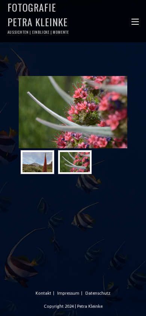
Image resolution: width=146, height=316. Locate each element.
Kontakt (43, 293)
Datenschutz (97, 293)
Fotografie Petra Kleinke (38, 17)
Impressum (68, 293)
